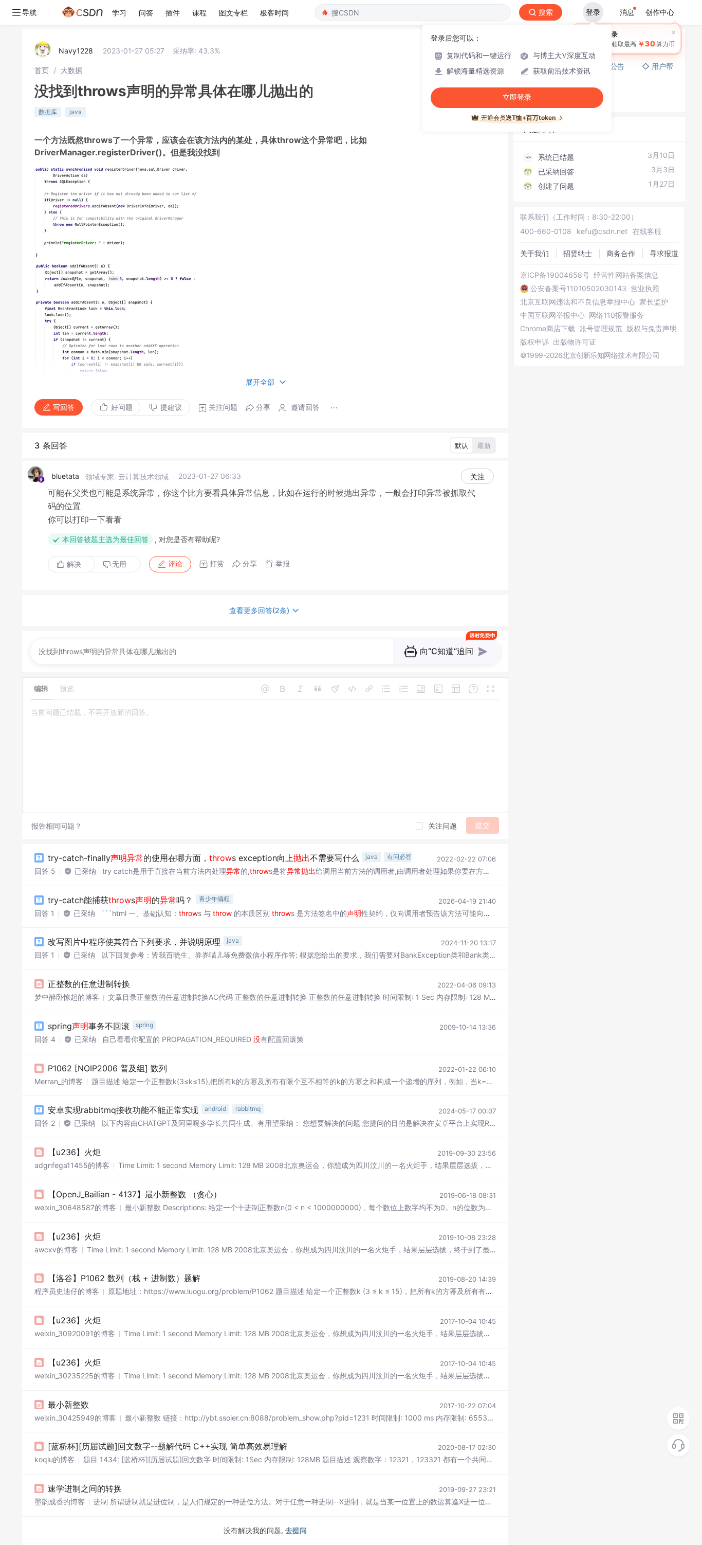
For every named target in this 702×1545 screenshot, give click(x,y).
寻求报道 (664, 253)
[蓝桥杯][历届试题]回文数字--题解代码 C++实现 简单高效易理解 (167, 1446)
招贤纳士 (577, 253)
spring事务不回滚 (89, 1026)
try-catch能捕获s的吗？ (120, 900)
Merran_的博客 (58, 1081)
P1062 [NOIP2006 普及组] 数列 (107, 1068)
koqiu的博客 (54, 1459)
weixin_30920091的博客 (74, 1333)
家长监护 (653, 302)
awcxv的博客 (56, 1249)
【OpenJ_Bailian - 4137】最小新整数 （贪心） (134, 1194)
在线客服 (647, 231)
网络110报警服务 (616, 315)
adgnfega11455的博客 (71, 1165)
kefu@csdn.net (602, 231)
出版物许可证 (574, 342)
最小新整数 (68, 1404)
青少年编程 (214, 899)
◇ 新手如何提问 (550, 89)
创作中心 (659, 12)
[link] (41, 70)
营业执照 (645, 288)
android (215, 1108)
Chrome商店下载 (547, 329)
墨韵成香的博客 (59, 1501)
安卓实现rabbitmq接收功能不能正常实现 (123, 1110)
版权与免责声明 (651, 329)
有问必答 (399, 856)
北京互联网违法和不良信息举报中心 (577, 302)
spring (144, 1025)
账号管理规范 (600, 329)
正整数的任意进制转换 (89, 984)
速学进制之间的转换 (85, 1488)
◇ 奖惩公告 (543, 99)
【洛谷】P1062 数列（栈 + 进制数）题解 (124, 1278)
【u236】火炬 (74, 1152)
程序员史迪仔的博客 (66, 1291)
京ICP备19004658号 (554, 275)
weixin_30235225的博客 (74, 1375)
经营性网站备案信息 (626, 275)
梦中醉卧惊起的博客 (66, 997)
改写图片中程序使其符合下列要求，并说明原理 (134, 942)
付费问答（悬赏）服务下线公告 (575, 66)
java (75, 112)
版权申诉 (534, 342)
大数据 (71, 70)
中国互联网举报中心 (552, 315)
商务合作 (620, 253)
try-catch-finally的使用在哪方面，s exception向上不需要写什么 (203, 858)
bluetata (65, 476)
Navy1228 (76, 50)
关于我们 (534, 253)
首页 (41, 70)
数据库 (48, 112)
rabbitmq (248, 1108)
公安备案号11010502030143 (578, 288)
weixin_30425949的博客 (75, 1417)
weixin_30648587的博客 (75, 1207)
